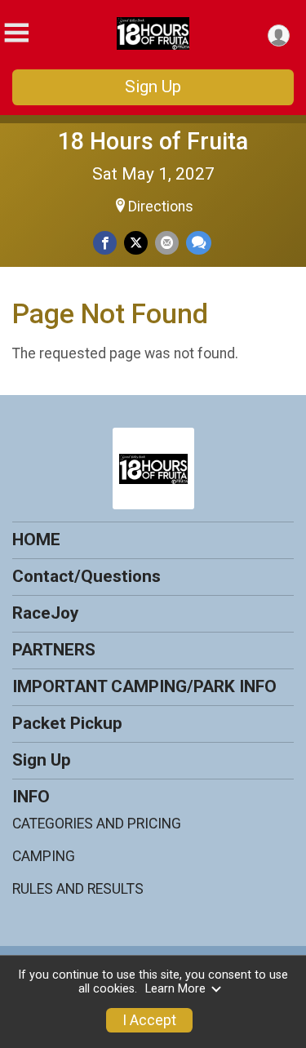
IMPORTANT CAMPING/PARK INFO (144, 686)
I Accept (149, 1020)
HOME (36, 539)
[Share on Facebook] (105, 243)
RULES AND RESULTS (78, 889)
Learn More (175, 989)
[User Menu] (279, 35)
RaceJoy (45, 613)
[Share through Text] (198, 243)
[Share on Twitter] (136, 243)
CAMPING (43, 856)
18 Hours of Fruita (153, 141)
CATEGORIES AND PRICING (96, 823)
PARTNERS (53, 649)
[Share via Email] (167, 243)
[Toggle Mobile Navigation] (16, 33)
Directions (160, 206)
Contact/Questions (86, 576)
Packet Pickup (67, 723)
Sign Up (153, 86)
